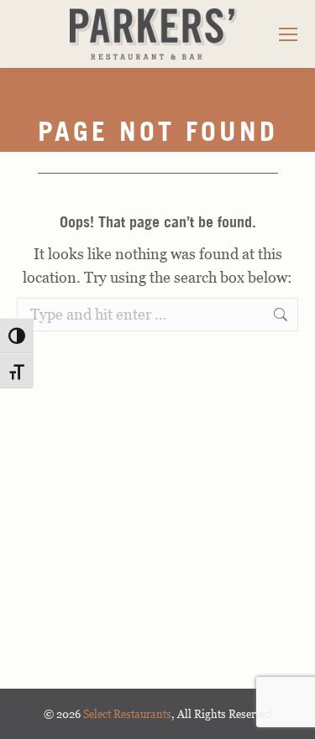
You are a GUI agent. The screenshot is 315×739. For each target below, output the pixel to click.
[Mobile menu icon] (288, 34)
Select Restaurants (127, 714)
